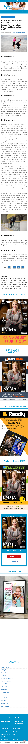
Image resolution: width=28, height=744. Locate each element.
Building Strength (5, 670)
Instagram (9, 721)
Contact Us (15, 739)
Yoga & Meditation (5, 706)
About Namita (16, 732)
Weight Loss (4, 695)
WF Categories (4, 732)
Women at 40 (4, 703)
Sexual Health (4, 697)
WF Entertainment (5, 739)
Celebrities (12, 17)
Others (2, 709)
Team (14, 734)
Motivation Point (5, 692)
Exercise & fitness (5, 684)
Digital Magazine (19, 723)
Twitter (4, 721)
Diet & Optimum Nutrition (7, 678)
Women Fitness (8, 7)
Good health (4, 689)
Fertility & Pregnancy (6, 686)
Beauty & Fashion (5, 667)
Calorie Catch (4, 672)
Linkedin (5, 721)
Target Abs (3, 700)
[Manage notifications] (24, 741)
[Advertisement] (14, 627)
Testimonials (15, 736)
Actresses (6, 17)
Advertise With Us (19, 721)
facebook (2, 721)
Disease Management (6, 681)
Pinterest (7, 721)
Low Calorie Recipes (5, 734)
